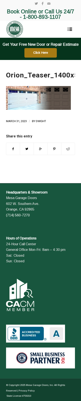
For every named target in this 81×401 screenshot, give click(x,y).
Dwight (41, 121)
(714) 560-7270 (18, 215)
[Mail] (49, 3)
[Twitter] (36, 3)
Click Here (40, 52)
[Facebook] (43, 3)
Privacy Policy (27, 390)
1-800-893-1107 (42, 17)
